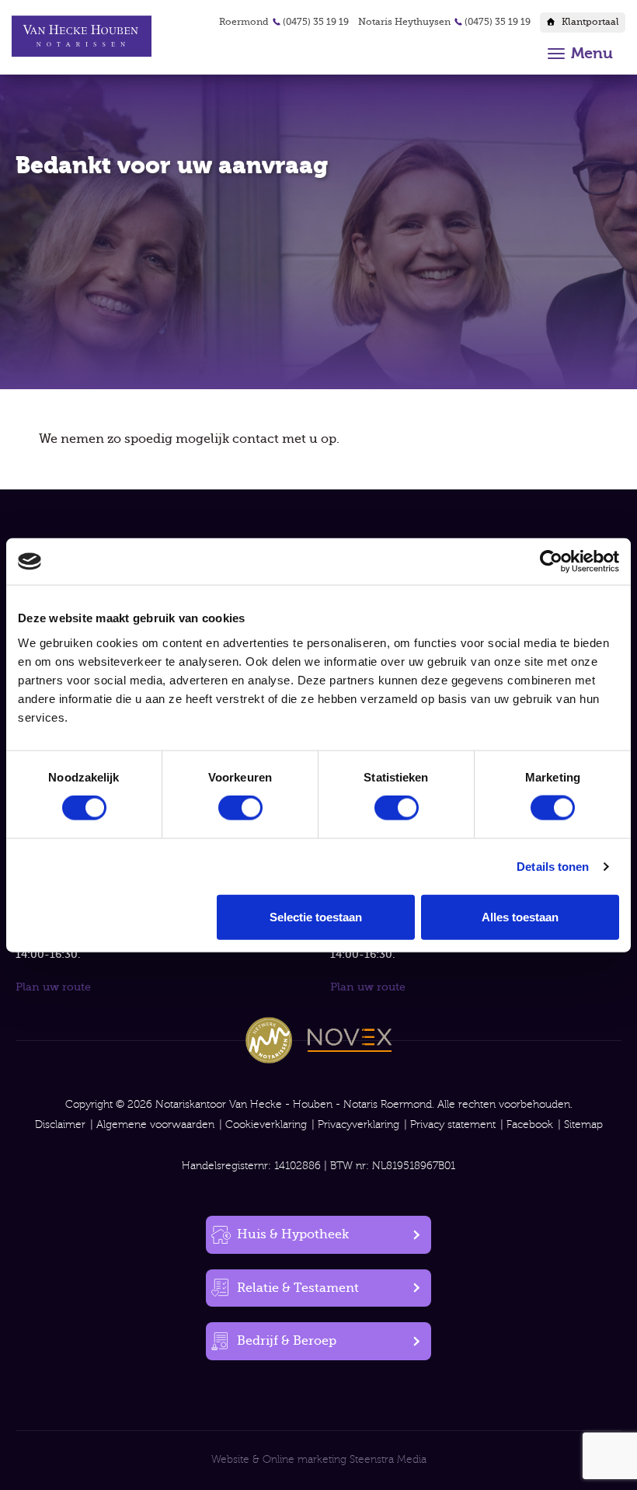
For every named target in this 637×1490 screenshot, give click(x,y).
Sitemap (583, 1125)
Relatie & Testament (298, 1288)
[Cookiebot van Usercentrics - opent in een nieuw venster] (551, 561)
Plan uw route (53, 986)
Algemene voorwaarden (155, 1125)
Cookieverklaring (266, 1125)
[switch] (240, 807)
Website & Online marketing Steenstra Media (318, 1459)
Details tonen (553, 866)
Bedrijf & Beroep (286, 1341)
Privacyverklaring (358, 1125)
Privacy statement (453, 1125)
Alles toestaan (520, 916)
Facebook (529, 1125)
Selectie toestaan (316, 916)
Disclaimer (60, 1125)
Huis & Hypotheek (293, 1234)
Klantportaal (590, 21)
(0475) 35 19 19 (316, 21)
